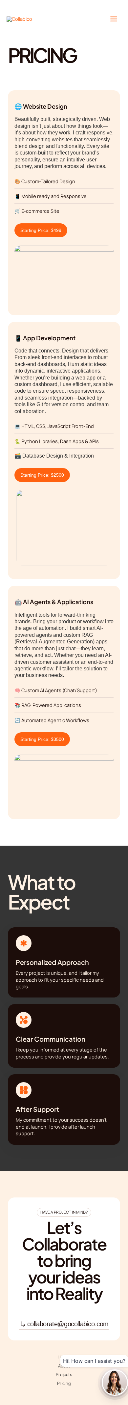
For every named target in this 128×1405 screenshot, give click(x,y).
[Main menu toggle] (113, 19)
